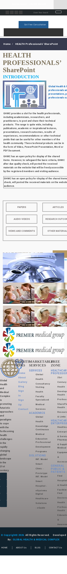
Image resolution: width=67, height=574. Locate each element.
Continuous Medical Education (42, 434)
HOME (4, 547)
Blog (21, 386)
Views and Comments (21, 231)
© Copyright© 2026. (13, 535)
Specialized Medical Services (42, 404)
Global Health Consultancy (43, 379)
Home (7, 44)
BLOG (37, 547)
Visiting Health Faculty (40, 391)
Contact (23, 409)
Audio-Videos (22, 219)
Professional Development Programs (43, 447)
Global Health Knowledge (42, 421)
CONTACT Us (55, 547)
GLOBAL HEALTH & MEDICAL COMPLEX (36, 539)
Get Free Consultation (35, 24)
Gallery (22, 382)
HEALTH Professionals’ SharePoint (36, 44)
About (22, 377)
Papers (21, 207)
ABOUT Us (21, 547)
